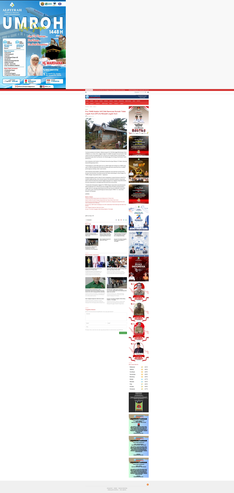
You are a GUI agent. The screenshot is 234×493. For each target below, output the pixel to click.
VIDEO (134, 101)
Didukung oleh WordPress (113, 489)
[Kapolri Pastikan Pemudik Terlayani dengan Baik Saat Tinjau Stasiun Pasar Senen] (106, 228)
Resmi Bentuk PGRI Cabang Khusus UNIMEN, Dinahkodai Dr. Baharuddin (109, 90)
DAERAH (111, 101)
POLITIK (96, 101)
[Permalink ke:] (86, 116)
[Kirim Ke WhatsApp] (126, 220)
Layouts (91, 103)
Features (98, 103)
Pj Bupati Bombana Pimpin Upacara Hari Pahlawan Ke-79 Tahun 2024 (99, 198)
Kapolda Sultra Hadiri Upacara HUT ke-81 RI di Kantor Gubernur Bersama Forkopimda (146, 90)
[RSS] (148, 485)
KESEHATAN (121, 101)
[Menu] (86, 92)
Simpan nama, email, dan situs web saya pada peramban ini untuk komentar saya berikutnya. (104, 329)
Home (87, 103)
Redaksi (115, 488)
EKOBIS (101, 101)
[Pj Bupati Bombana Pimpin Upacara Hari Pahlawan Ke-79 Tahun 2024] (91, 228)
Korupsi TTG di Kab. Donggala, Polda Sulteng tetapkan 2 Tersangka (99, 209)
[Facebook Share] (116, 220)
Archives (116, 103)
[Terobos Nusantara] (93, 96)
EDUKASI (106, 101)
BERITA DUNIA (128, 101)
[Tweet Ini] (119, 220)
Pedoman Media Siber (122, 488)
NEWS (87, 101)
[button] (145, 92)
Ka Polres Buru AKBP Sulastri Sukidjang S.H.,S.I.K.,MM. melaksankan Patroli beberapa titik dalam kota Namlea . (105, 205)
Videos (121, 103)
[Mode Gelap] (148, 92)
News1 (86, 109)
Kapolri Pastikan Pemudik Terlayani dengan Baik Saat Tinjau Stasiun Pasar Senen (101, 200)
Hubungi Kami (110, 488)
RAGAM (115, 101)
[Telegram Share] (123, 220)
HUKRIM (91, 101)
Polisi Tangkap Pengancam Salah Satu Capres (94, 207)
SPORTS (138, 101)
